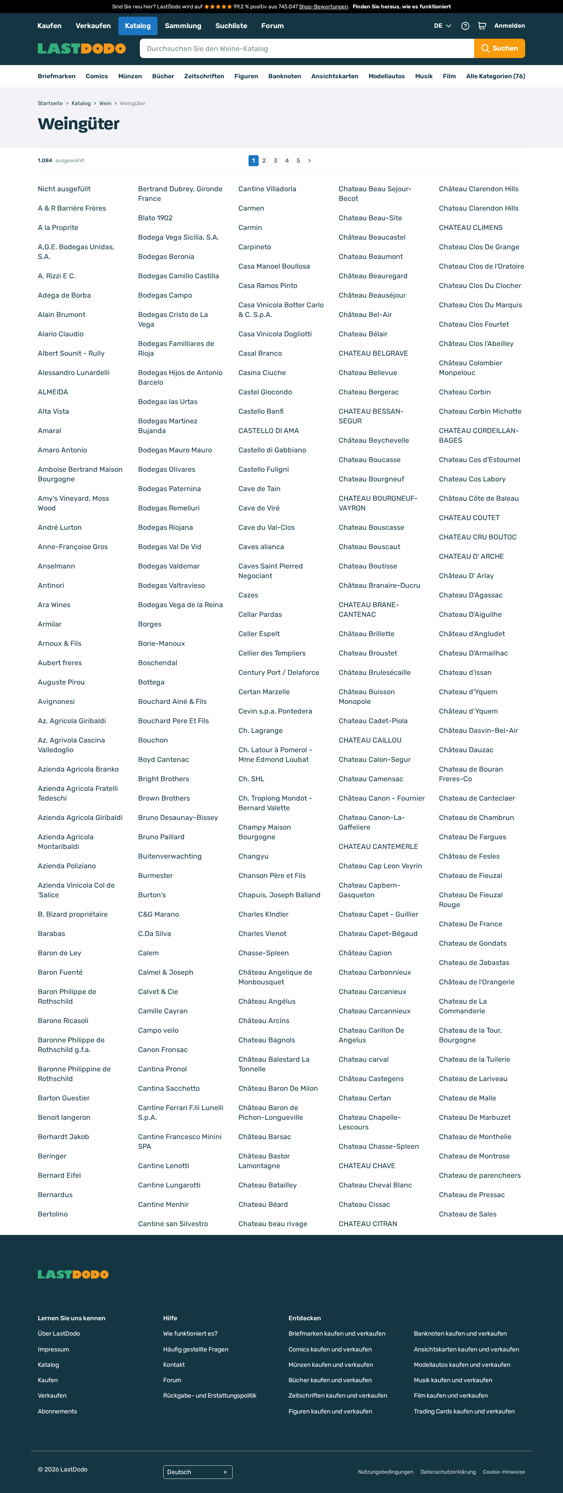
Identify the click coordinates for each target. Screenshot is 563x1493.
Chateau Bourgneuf (371, 479)
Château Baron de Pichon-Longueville (270, 1112)
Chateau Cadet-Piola (373, 721)
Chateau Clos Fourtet (474, 324)
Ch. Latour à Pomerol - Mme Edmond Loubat (275, 755)
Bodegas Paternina (169, 488)
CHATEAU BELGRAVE (373, 353)
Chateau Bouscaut (369, 547)
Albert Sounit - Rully (71, 353)
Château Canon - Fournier (382, 798)
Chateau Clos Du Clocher (480, 285)
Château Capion (365, 953)
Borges (149, 624)
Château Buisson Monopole (367, 697)
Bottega (151, 682)
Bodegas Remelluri (169, 508)
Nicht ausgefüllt (64, 189)
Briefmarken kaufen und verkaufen (337, 1333)
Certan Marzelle (264, 692)
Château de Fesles (469, 856)
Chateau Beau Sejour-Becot (375, 194)
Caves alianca (261, 547)
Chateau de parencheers (480, 1175)
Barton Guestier (64, 1098)
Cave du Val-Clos (266, 527)
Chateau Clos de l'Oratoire (481, 266)
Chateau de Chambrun (476, 817)
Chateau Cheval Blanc (375, 1185)
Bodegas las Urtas (167, 401)
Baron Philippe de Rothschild (67, 996)
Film (449, 76)
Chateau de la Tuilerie (474, 1059)
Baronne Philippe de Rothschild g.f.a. (71, 1045)
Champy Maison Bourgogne (264, 832)
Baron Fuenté (60, 972)
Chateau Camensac (371, 779)
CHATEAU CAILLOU (370, 740)
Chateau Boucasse (370, 459)
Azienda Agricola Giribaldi (80, 817)
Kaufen (49, 26)
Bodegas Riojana (165, 527)
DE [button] (438, 25)
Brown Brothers (164, 798)
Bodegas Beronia (166, 256)
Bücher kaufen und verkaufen (330, 1380)
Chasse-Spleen (263, 953)
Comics (97, 76)
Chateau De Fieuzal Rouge (471, 900)
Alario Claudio (61, 334)
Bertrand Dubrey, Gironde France (180, 194)
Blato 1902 (155, 218)
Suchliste (231, 26)
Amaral (49, 430)
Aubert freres (60, 663)
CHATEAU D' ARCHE (471, 556)
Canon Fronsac (163, 1049)
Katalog (138, 26)
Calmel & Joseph (166, 972)
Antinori (51, 585)
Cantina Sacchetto (169, 1088)
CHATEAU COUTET (469, 517)
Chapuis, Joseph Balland (279, 895)
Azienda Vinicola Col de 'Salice (76, 890)
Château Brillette (367, 634)
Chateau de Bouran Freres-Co (471, 774)
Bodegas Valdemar (169, 566)
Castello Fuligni (263, 469)
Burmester (155, 875)
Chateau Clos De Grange (479, 247)
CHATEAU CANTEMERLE (378, 846)
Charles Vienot (262, 933)
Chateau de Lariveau (473, 1078)
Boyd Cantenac (163, 759)
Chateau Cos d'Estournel (479, 459)
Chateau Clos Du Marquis (480, 305)
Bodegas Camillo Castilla (178, 276)
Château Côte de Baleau (479, 498)
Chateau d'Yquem (468, 692)
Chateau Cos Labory (472, 479)
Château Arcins (263, 1020)
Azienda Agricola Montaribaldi (66, 842)
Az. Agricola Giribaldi (72, 721)
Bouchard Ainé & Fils (172, 701)
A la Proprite (58, 227)
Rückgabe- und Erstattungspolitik (209, 1395)
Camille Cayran (163, 1011)
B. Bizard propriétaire (73, 914)
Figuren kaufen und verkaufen (330, 1411)
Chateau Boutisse (368, 566)
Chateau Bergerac (369, 392)
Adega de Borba (64, 295)
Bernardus (55, 1195)
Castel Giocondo (265, 392)
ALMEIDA (53, 392)
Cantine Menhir (163, 1204)
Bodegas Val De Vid (169, 547)
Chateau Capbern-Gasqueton (370, 890)
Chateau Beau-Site (370, 218)
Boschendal (157, 663)
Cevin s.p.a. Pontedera (275, 711)
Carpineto (254, 247)
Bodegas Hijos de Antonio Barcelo (180, 377)
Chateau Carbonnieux (375, 972)
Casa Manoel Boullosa (274, 266)
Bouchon (153, 740)
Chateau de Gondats (473, 943)
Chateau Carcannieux (375, 1011)
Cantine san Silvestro (173, 1224)
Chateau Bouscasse (371, 527)
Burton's (152, 895)
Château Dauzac (466, 750)
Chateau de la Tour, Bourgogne (470, 1035)
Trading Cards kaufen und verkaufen (464, 1411)
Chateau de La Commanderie (463, 1006)
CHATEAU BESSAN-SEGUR (371, 416)
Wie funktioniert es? (190, 1333)
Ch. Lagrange (260, 730)
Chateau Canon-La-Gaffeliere (372, 822)
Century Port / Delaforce (278, 672)
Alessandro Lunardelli (74, 372)
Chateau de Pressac (472, 1195)
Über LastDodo (59, 1333)
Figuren (246, 76)
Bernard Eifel (59, 1175)
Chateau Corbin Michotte (480, 411)
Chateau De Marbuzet (475, 1117)
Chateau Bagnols (266, 1040)
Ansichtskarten (334, 76)
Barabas (51, 933)
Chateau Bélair (363, 334)
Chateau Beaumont (371, 256)
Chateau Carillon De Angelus (371, 1035)
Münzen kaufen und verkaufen (331, 1365)
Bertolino (53, 1214)
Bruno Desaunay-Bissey (178, 817)
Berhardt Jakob (63, 1136)
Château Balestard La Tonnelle (274, 1064)
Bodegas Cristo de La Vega (173, 319)
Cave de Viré (259, 508)
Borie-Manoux (161, 643)
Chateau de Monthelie (475, 1136)
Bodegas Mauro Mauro (175, 450)
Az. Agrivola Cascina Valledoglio (71, 745)
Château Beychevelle (374, 440)
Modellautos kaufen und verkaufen (462, 1365)
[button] (482, 26)
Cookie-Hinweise (504, 1472)
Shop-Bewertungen (323, 7)
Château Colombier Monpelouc (470, 368)
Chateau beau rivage (272, 1224)
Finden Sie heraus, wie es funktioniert (402, 7)
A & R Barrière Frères (72, 208)
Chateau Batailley (267, 1185)
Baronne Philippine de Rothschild (74, 1074)
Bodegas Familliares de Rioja (176, 348)
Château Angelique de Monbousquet (275, 977)
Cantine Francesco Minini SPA (180, 1141)
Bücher (163, 76)
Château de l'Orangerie (477, 982)
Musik (424, 76)
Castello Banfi (261, 411)
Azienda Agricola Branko (78, 769)
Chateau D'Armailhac (473, 653)
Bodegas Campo (165, 295)
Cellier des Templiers (272, 653)
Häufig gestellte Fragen (195, 1349)
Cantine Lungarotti (169, 1185)
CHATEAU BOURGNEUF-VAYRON (378, 503)
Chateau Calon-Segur (375, 759)
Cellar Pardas (260, 614)
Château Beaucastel (372, 237)
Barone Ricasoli (63, 1020)
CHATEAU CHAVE (367, 1166)
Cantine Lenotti (163, 1166)
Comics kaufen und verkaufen (330, 1349)
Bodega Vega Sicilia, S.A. (178, 237)
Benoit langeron (64, 1117)
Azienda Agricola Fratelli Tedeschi (78, 793)
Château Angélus (267, 1001)
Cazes (248, 595)
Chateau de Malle (467, 1098)
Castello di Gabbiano (272, 450)
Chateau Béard (263, 1204)
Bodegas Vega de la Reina (180, 605)
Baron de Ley (59, 953)
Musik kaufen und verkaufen (453, 1380)
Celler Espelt (259, 634)
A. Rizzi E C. (57, 276)
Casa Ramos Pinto (267, 285)
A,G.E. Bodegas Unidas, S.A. (76, 252)
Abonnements (57, 1411)
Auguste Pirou (61, 682)
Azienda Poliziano (67, 866)
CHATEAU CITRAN (368, 1224)
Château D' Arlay (466, 576)
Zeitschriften (204, 76)
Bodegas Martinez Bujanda (167, 426)
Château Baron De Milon (278, 1088)
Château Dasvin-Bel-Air (478, 730)
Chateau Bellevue (368, 372)
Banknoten (284, 76)
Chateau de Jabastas (474, 962)
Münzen (130, 76)
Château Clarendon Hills (479, 189)
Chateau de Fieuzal (470, 875)
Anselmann (56, 566)
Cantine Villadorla (267, 189)
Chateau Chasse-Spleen (379, 1146)
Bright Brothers (163, 779)
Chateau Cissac (364, 1204)
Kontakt (174, 1365)
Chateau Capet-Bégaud (378, 933)
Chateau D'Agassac (471, 595)
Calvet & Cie (158, 991)
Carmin (250, 227)
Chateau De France (470, 924)
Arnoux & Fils (59, 643)
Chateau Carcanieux (372, 991)
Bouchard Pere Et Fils (173, 721)
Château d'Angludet (472, 634)
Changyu (253, 856)
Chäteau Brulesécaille (375, 672)
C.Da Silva (154, 933)
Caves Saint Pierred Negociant (270, 571)
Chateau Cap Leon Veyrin (380, 866)
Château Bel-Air (365, 314)
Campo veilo (158, 1030)
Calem (148, 953)
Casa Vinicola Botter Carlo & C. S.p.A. (281, 310)
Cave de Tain (259, 488)
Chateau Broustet (368, 653)
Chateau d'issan (465, 672)
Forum (272, 26)
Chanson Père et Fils (272, 875)
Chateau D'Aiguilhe (470, 614)
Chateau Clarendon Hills (479, 208)
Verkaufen (93, 26)
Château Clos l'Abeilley (476, 343)
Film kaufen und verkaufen (451, 1395)
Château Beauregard (373, 276)
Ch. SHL (251, 779)
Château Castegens (371, 1078)
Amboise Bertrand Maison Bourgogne (80, 474)
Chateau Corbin (465, 392)
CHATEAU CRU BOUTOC (478, 537)
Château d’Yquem (468, 711)
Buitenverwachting (170, 856)
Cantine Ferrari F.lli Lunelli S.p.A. (180, 1112)
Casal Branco (260, 353)
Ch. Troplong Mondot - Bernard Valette (275, 803)
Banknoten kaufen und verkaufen (460, 1333)
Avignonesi (56, 701)
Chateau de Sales (468, 1214)
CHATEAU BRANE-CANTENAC (369, 610)
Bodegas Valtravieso (171, 585)
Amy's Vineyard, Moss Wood (73, 503)
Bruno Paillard (161, 837)
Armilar (50, 624)
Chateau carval (364, 1059)
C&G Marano (158, 914)
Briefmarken (57, 76)
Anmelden (509, 25)
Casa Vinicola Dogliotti (275, 334)
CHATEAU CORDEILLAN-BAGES (479, 435)
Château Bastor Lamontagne (264, 1161)
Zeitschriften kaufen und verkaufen (338, 1395)
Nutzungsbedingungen (385, 1472)
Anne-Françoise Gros (73, 547)
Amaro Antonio (62, 450)
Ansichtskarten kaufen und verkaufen (466, 1349)
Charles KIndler (263, 914)
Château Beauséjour (372, 295)
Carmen (251, 208)
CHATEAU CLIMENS (471, 227)
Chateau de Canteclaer (477, 798)
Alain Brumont (61, 314)
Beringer (52, 1156)
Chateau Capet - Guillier (378, 914)
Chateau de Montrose (474, 1156)
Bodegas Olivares (166, 469)
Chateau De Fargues (472, 837)
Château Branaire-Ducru (379, 585)
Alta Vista (53, 411)
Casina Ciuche (262, 372)
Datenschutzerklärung (448, 1472)
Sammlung (183, 26)
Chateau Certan (365, 1098)
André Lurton (60, 527)
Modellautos (387, 76)
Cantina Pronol (162, 1069)
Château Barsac (264, 1136)
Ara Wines (54, 605)
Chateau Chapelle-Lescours (370, 1122)
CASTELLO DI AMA (268, 430)
